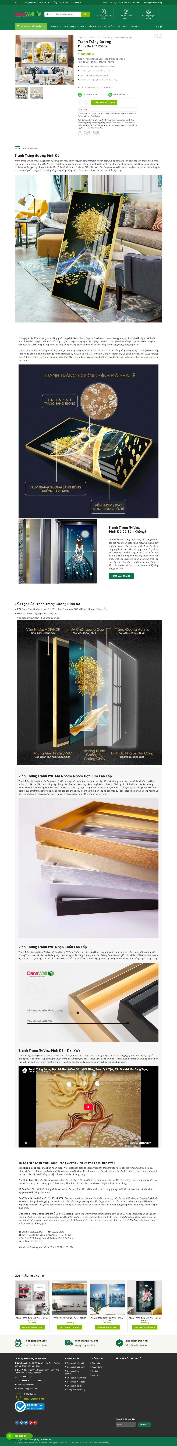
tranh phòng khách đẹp (125, 120)
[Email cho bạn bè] (89, 133)
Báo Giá (121, 26)
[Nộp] (85, 14)
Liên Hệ (133, 26)
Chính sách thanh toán (76, 1378)
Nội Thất (108, 26)
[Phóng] (18, 81)
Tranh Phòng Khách (109, 120)
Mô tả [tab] (17, 149)
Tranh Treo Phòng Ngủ (123, 37)
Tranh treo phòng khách (96, 125)
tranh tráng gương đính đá (101, 122)
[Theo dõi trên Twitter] (26, 1422)
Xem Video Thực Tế (111, 2)
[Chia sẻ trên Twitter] (85, 133)
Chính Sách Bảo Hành (131, 2)
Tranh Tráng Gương (93, 113)
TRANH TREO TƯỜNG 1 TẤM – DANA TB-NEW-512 (145, 1319)
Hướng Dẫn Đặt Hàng (153, 2)
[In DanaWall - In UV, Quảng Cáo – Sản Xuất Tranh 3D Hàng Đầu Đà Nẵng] (28, 14)
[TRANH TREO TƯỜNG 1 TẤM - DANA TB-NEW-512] (145, 1298)
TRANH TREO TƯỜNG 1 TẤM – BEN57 (70, 1318)
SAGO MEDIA (45, 1439)
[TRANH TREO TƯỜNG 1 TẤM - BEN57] (69, 1298)
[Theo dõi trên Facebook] (17, 1422)
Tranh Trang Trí (117, 122)
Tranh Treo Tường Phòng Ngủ (91, 128)
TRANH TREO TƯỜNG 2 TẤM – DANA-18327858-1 (32, 1319)
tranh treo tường (121, 1217)
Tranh (21, 164)
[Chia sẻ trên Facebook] (80, 133)
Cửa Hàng (91, 37)
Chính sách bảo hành (75, 1367)
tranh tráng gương (84, 122)
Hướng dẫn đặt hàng (75, 1389)
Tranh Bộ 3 (105, 113)
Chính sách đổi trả (74, 1386)
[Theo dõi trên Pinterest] (31, 1422)
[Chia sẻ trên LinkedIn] (98, 133)
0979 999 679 (90, 94)
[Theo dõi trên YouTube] (35, 1422)
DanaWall (54, 1201)
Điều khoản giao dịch (75, 1382)
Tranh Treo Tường (105, 37)
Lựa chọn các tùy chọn (32, 1327)
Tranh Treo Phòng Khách (119, 113)
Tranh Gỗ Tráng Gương (92, 120)
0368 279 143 (120, 94)
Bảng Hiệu (93, 26)
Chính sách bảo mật (75, 1363)
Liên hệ (94, 1375)
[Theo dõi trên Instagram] (21, 1422)
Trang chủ (82, 37)
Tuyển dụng (96, 1367)
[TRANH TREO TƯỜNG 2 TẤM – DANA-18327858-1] (32, 1298)
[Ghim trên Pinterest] (94, 133)
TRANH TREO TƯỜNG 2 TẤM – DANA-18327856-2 (107, 1319)
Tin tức (94, 1371)
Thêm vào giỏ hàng (104, 102)
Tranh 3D (54, 26)
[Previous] (19, 60)
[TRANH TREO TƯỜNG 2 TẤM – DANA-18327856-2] (107, 1298)
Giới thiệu (95, 1363)
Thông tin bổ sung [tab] (30, 149)
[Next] (69, 60)
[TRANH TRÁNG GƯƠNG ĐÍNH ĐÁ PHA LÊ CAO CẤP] (58, 551)
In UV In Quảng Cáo (74, 26)
